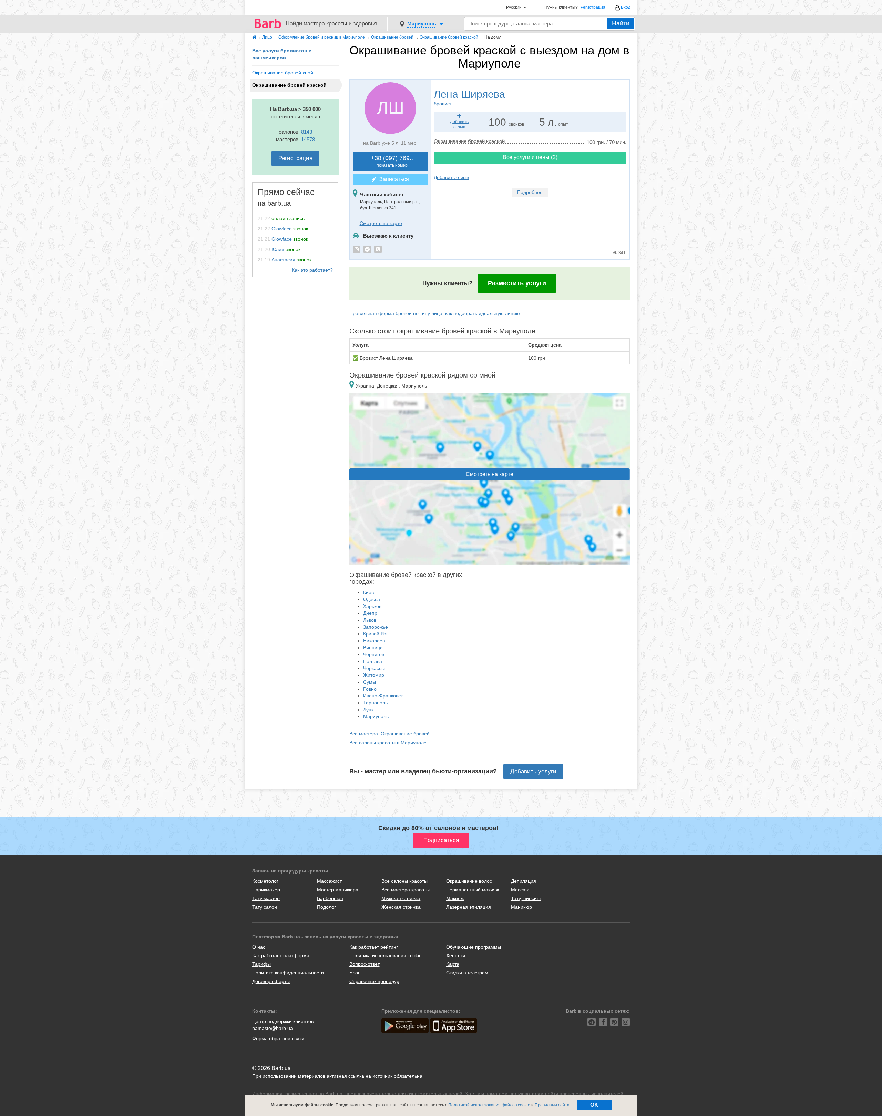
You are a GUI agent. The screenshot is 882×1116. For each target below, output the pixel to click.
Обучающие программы (473, 947)
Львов (369, 620)
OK (594, 1105)
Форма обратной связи (278, 1038)
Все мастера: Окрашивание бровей (389, 733)
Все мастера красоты (405, 889)
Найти (620, 23)
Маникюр (521, 907)
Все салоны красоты (404, 881)
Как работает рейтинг (373, 947)
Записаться (393, 179)
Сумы (369, 682)
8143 (306, 132)
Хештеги (455, 955)
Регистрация (593, 7)
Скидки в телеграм (467, 972)
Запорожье (375, 627)
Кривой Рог (375, 634)
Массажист (329, 881)
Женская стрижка (401, 907)
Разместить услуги (517, 283)
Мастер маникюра (337, 889)
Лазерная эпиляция (468, 907)
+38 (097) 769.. (392, 161)
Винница (373, 647)
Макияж (455, 898)
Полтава (372, 661)
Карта (452, 964)
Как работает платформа (280, 955)
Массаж (520, 889)
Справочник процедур (374, 981)
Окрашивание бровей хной (282, 72)
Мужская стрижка (400, 898)
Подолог (326, 907)
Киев (368, 592)
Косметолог (265, 881)
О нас (258, 947)
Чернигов (373, 654)
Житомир (373, 675)
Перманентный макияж (472, 889)
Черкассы (374, 668)
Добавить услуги (533, 771)
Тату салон (264, 907)
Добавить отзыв (451, 177)
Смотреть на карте (381, 223)
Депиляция (523, 881)
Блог (354, 972)
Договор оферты (271, 981)
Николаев (374, 640)
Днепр (370, 613)
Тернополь (375, 702)
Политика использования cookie (385, 955)
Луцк (368, 709)
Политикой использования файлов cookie (489, 1105)
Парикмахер (266, 889)
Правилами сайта (552, 1105)
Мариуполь (376, 716)
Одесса (371, 599)
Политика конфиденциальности (288, 972)
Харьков (372, 606)
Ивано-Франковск (383, 696)
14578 (308, 139)
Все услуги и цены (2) (530, 157)
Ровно (370, 689)
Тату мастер (266, 898)
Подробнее (530, 192)
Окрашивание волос (469, 881)
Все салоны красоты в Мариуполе (388, 742)
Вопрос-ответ (364, 964)
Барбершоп (330, 898)
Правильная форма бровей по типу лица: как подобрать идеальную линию (434, 313)
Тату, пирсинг (526, 898)
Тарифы (261, 964)
